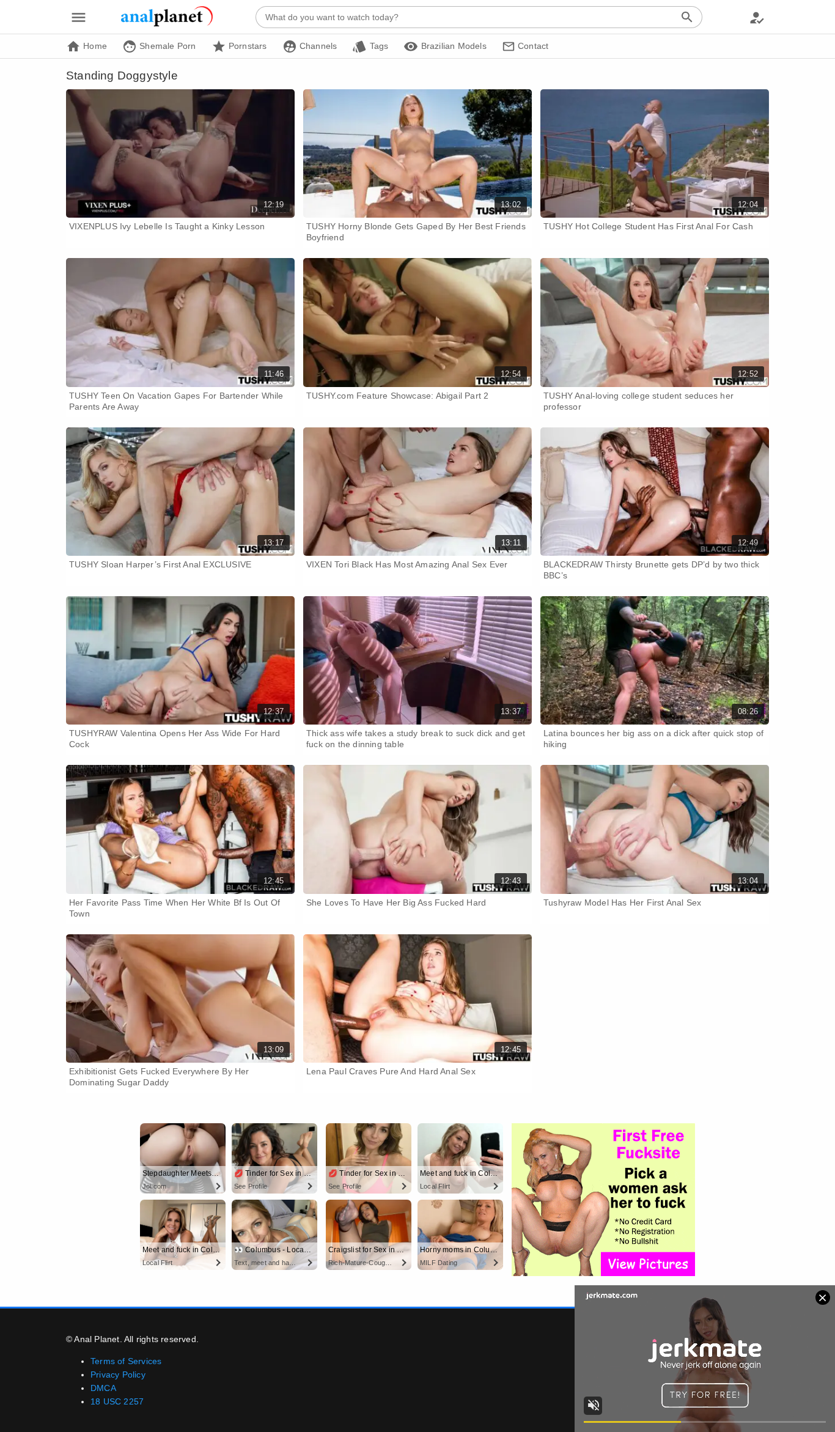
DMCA (103, 1388)
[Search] (687, 17)
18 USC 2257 (117, 1401)
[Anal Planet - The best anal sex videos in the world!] (167, 24)
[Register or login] (756, 17)
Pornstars (246, 46)
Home (94, 46)
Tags (377, 46)
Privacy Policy (117, 1374)
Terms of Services (125, 1361)
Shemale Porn (166, 46)
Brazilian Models (452, 46)
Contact (532, 46)
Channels (317, 46)
